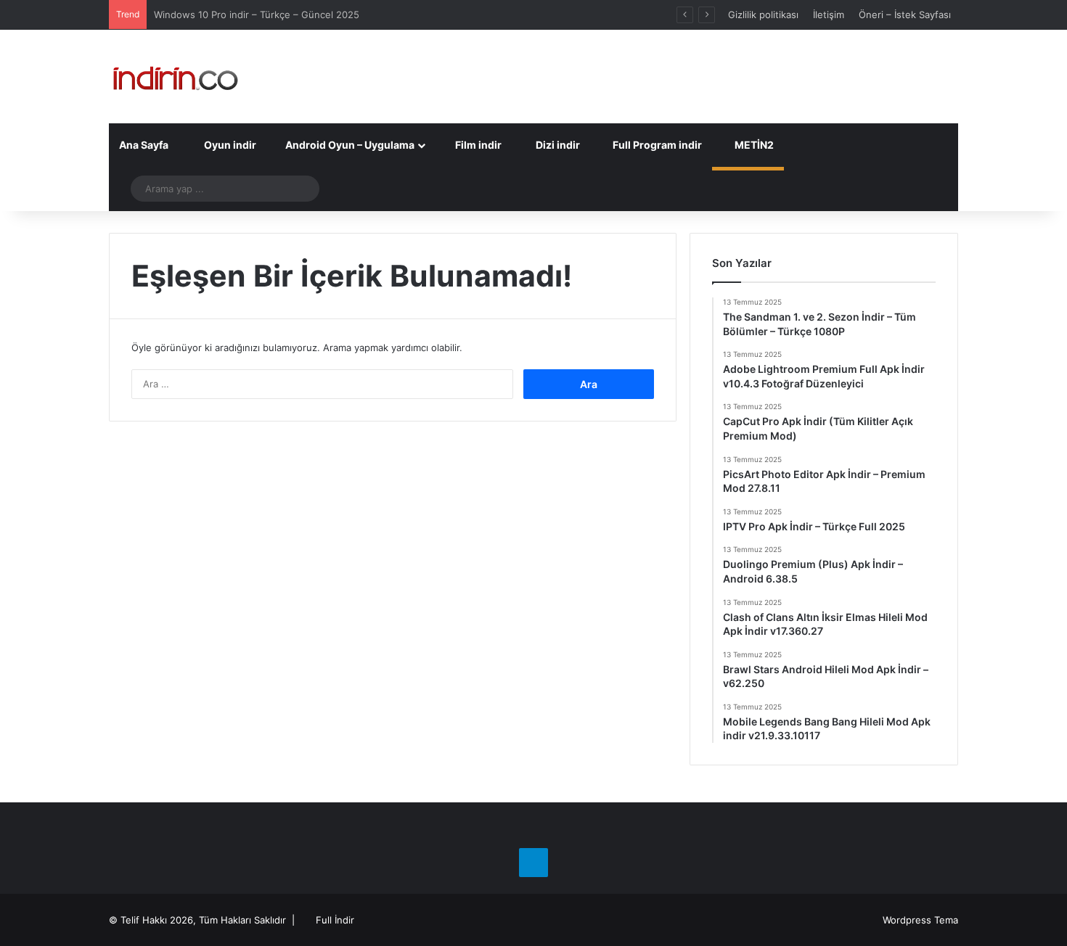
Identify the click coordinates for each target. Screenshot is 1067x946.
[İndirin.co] (175, 76)
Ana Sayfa (143, 145)
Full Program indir (656, 145)
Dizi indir (557, 145)
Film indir (477, 145)
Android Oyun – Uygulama (348, 145)
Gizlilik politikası (763, 14)
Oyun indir (229, 145)
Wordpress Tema (920, 920)
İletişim (828, 14)
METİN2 (753, 145)
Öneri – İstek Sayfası (905, 14)
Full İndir (335, 920)
